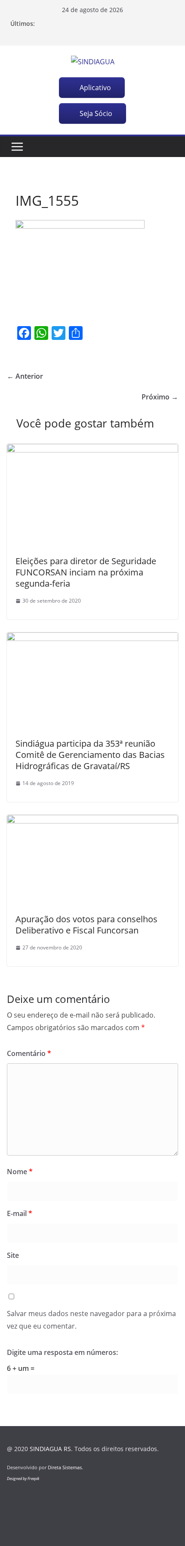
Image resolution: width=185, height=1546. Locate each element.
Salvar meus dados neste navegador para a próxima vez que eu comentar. (91, 1320)
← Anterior (25, 376)
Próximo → (160, 397)
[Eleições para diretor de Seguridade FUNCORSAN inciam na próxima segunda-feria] (92, 450)
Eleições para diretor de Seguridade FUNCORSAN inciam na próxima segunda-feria (85, 572)
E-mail (19, 1213)
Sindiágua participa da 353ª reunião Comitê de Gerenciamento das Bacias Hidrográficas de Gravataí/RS (90, 755)
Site (13, 1255)
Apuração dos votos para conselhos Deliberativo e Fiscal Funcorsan (86, 924)
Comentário (29, 1053)
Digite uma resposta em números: (62, 1352)
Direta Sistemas (65, 1467)
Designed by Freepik (23, 1478)
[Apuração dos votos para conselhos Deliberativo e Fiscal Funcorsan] (92, 821)
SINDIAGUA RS (50, 1449)
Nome (20, 1171)
